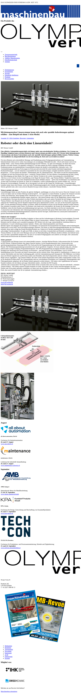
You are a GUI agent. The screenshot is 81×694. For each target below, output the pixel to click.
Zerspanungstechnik (11, 54)
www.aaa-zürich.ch (7, 444)
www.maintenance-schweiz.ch (10, 465)
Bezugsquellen (9, 79)
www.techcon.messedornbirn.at (10, 548)
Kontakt (7, 658)
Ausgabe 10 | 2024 (7, 138)
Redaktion (8, 648)
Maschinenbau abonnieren (9, 691)
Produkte (7, 77)
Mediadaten (8, 646)
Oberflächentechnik (11, 60)
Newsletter (8, 651)
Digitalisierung (9, 70)
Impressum (8, 653)
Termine (7, 62)
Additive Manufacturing (12, 58)
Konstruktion (9, 71)
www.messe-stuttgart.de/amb (10, 494)
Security (7, 73)
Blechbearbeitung (10, 56)
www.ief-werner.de (7, 282)
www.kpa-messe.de (7, 513)
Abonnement (9, 649)
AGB (6, 655)
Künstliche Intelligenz (11, 75)
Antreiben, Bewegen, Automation (23, 138)
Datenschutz (8, 656)
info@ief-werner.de (7, 284)
